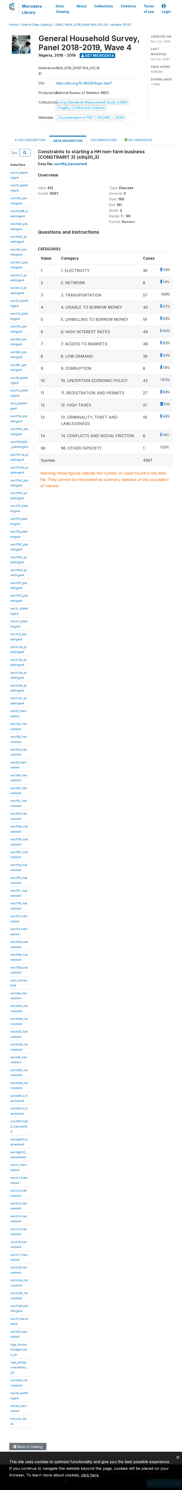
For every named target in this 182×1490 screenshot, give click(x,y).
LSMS (59, 24)
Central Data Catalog (36, 24)
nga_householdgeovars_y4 (18, 1349)
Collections (103, 6)
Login (166, 12)
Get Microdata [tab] (139, 140)
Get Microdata (99, 56)
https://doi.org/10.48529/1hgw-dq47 (84, 83)
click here (90, 1475)
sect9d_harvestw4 (70, 164)
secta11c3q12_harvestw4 (19, 1126)
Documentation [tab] (104, 140)
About (81, 6)
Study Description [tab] (30, 140)
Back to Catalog (29, 1447)
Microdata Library (32, 9)
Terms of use (149, 8)
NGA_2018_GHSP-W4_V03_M (86, 24)
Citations (128, 6)
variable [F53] (120, 24)
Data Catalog (62, 8)
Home (13, 24)
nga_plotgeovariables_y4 (18, 1367)
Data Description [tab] (67, 141)
